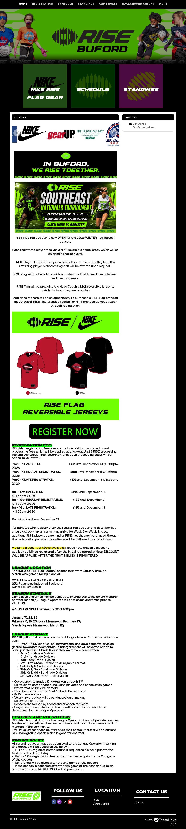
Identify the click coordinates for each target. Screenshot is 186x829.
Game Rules (108, 3)
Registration (42, 3)
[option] (36, 134)
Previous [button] (17, 132)
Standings (86, 3)
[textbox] (65, 461)
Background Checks (138, 3)
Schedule (65, 3)
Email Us (138, 802)
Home (23, 3)
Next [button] (113, 132)
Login (173, 823)
